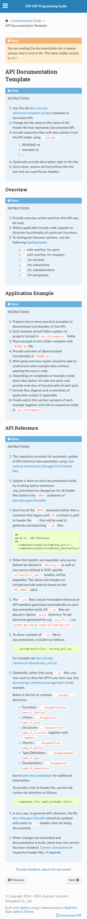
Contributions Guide (26, 21)
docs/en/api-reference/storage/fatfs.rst (40, 682)
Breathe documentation (35, 775)
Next (72, 880)
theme (45, 907)
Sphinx (25, 907)
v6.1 (14, 58)
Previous (17, 880)
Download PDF (70, 915)
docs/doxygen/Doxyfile (29, 500)
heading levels (37, 242)
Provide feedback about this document (43, 869)
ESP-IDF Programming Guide (46, 6)
